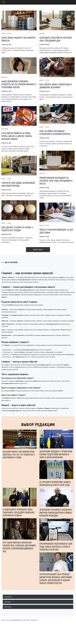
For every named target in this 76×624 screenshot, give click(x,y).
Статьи (9, 33)
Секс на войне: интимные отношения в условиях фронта (54, 132)
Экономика (4, 129)
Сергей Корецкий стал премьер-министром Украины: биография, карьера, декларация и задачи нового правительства (55, 578)
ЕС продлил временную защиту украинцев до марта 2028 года (55, 483)
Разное (41, 80)
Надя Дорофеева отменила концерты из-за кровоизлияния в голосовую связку (18, 84)
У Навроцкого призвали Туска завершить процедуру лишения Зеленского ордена (18, 512)
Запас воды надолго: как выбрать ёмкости (18, 39)
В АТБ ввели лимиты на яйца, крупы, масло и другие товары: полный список (16, 136)
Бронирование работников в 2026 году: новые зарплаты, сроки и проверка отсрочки (55, 546)
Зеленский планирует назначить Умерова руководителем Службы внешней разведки (55, 512)
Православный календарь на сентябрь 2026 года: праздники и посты (55, 180)
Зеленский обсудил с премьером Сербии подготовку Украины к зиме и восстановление (55, 454)
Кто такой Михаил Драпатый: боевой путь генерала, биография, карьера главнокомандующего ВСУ (19, 547)
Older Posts (38, 249)
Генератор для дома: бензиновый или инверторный (18, 184)
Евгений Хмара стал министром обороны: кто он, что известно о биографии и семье (19, 454)
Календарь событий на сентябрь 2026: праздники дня (55, 39)
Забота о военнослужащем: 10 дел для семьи (56, 231)
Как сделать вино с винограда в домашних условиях (55, 86)
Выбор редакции (38, 424)
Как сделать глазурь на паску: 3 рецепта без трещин (17, 229)
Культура (42, 33)
